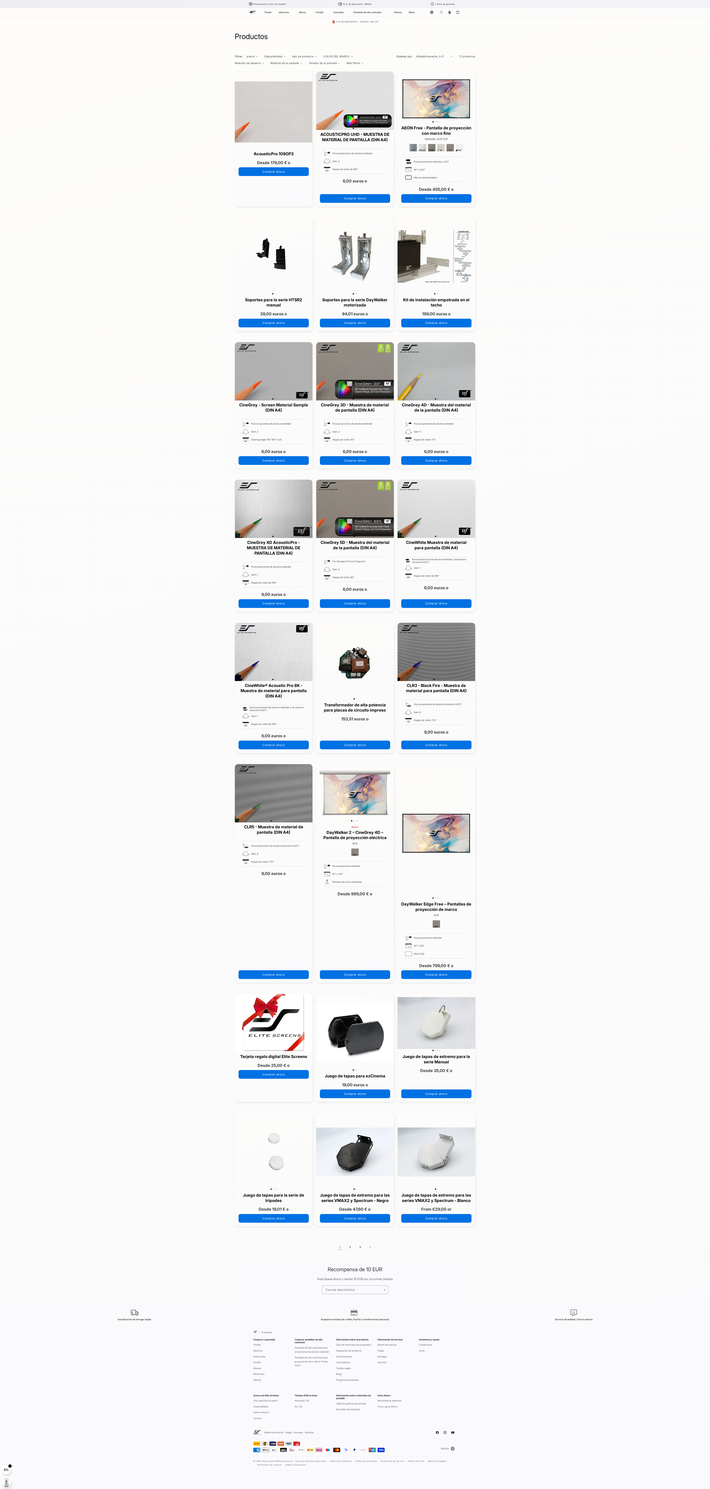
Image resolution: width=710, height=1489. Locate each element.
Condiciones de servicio (392, 1461)
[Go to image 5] (439, 121)
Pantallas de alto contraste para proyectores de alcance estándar (312, 1349)
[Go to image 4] (437, 121)
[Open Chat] (6, 1482)
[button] (441, 12)
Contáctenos (425, 1344)
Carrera (257, 1418)
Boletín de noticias (387, 1344)
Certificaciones (344, 1356)
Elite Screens (268, 1461)
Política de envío (416, 1461)
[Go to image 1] (353, 128)
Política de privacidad (366, 1461)
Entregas (382, 1356)
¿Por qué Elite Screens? (265, 1400)
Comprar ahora (274, 171)
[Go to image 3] (356, 128)
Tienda (257, 1344)
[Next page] (370, 1247)
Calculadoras (343, 1362)
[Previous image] (319, 100)
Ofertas (257, 1380)
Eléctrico (258, 1350)
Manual (257, 1368)
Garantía (382, 1362)
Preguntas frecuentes (347, 1380)
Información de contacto (269, 1465)
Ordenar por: (404, 56)
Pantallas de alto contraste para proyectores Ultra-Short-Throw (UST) (311, 1361)
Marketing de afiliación (389, 1400)
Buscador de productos (348, 1409)
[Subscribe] (384, 1289)
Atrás (422, 1350)
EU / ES (298, 1406)
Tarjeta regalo (343, 1368)
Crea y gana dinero (388, 1406)
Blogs (339, 1374)
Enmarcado (259, 1356)
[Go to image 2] (354, 128)
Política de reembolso (341, 1461)
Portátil (257, 1362)
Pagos (381, 1350)
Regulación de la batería (348, 1350)
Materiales (258, 1374)
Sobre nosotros (261, 1412)
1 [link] (340, 1247)
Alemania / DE (302, 1400)
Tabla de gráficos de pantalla (351, 1403)
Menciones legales (437, 1461)
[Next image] (390, 100)
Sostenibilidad (260, 1406)
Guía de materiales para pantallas (353, 1344)
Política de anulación (295, 1465)
